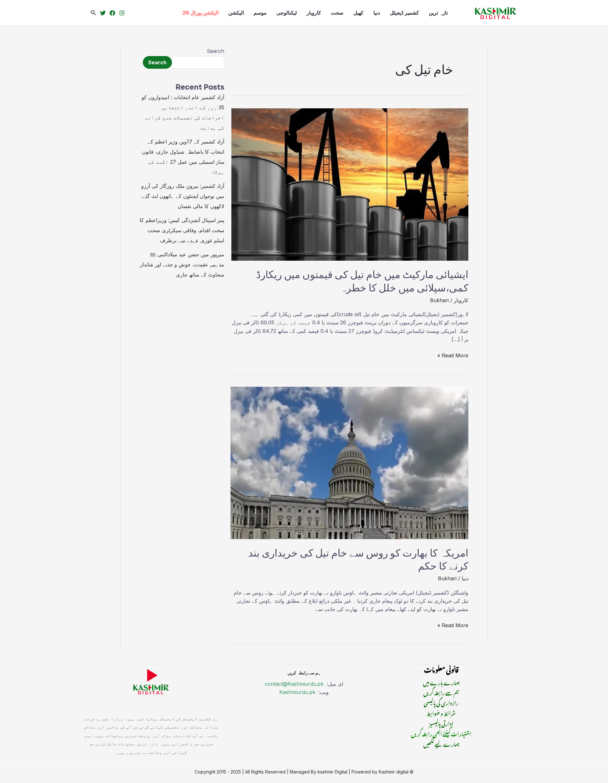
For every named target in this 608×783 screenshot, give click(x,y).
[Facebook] (112, 13)
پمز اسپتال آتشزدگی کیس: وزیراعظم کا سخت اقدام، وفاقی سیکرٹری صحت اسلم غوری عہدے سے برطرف (182, 230)
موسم (260, 13)
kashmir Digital (332, 771)
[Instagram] (122, 13)
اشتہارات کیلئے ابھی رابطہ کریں (441, 733)
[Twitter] (103, 13)
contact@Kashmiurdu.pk (294, 684)
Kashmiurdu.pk (297, 692)
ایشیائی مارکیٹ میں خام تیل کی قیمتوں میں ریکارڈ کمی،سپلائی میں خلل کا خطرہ (362, 281)
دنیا (376, 13)
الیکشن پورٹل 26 (200, 13)
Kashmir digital (393, 771)
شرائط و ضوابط (441, 712)
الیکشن (236, 13)
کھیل (358, 13)
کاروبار (314, 13)
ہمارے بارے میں (441, 682)
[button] (93, 13)
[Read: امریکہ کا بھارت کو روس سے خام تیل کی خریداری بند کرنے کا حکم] (349, 462)
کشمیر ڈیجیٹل (404, 13)
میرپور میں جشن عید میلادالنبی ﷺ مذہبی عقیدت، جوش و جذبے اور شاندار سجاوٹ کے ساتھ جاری (182, 264)
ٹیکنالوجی (286, 13)
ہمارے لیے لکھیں (441, 743)
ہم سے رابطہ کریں (441, 692)
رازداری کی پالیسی (441, 702)
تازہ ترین (438, 13)
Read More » (452, 355)
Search (215, 51)
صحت (337, 13)
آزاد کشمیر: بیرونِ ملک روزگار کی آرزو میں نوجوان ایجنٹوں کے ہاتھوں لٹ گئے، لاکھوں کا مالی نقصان (182, 196)
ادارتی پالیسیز (441, 722)
